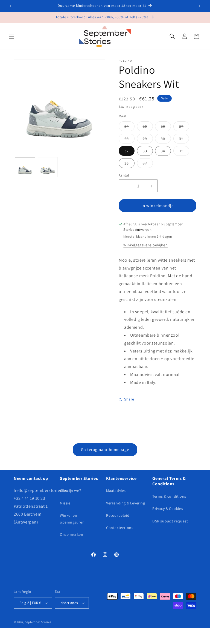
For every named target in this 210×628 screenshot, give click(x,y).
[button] (11, 36)
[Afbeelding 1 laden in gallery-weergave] (25, 167)
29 (148, 139)
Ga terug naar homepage (105, 449)
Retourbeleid (117, 515)
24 (129, 127)
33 (145, 150)
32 (126, 150)
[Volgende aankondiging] (199, 6)
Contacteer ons (119, 527)
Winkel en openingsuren (72, 519)
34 (163, 150)
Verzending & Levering (125, 503)
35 (184, 152)
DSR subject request (170, 521)
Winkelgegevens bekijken (145, 245)
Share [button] (129, 399)
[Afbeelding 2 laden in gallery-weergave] (48, 167)
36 (126, 163)
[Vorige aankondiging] (11, 6)
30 (166, 139)
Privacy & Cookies (167, 508)
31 (184, 139)
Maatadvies (116, 490)
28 (129, 139)
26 (166, 127)
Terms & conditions (169, 496)
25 (148, 127)
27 (184, 127)
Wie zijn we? (70, 490)
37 (148, 164)
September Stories (38, 622)
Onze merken (71, 534)
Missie (65, 503)
